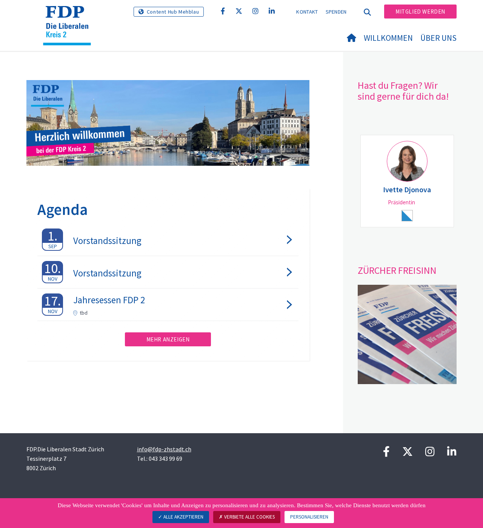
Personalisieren (309, 517)
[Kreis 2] (69, 15)
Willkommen (388, 37)
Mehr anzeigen (168, 339)
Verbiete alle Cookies (249, 517)
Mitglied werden (420, 11)
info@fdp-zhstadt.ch (164, 449)
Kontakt (307, 11)
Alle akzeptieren (182, 517)
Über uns (438, 37)
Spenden (336, 11)
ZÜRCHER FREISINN (397, 270)
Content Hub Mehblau (173, 11)
